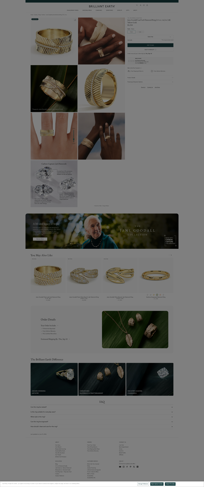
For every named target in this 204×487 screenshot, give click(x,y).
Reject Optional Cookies (157, 484)
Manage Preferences (143, 484)
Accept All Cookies (170, 484)
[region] (102, 484)
